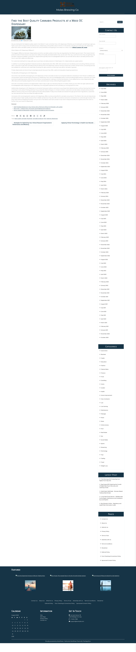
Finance (103, 373)
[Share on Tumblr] (37, 116)
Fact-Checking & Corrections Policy (111, 556)
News (102, 421)
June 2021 (103, 311)
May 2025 (103, 137)
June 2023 (104, 222)
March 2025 (104, 144)
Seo (102, 436)
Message (101, 53)
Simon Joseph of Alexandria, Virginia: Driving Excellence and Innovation (34, 110)
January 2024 (104, 196)
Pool (102, 428)
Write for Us (105, 527)
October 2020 (104, 337)
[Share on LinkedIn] (24, 116)
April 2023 (103, 229)
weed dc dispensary (52, 118)
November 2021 (105, 293)
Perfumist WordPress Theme (72, 641)
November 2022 (105, 248)
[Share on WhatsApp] (27, 116)
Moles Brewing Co (67, 9)
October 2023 (104, 207)
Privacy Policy (105, 531)
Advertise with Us (106, 539)
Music (102, 417)
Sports (102, 443)
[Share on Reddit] (34, 116)
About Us (104, 523)
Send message (111, 75)
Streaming (104, 447)
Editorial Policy (106, 552)
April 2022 (103, 274)
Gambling (103, 380)
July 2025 (103, 129)
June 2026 (104, 92)
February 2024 (105, 192)
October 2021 (104, 296)
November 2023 (105, 203)
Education (104, 361)
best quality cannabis (21, 118)
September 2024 (105, 166)
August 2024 (104, 170)
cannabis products (38, 118)
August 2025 (104, 125)
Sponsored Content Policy (109, 560)
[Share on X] (20, 116)
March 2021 (104, 322)
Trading (103, 458)
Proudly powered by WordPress (54, 641)
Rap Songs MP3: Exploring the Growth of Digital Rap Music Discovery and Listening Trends (110, 486)
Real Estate (104, 432)
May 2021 (103, 315)
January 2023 (104, 241)
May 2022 (103, 270)
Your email (102, 41)
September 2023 (105, 211)
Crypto (103, 358)
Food (102, 376)
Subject (101, 48)
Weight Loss (104, 466)
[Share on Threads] (41, 116)
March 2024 (104, 189)
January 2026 (104, 107)
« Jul (12, 636)
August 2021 (104, 304)
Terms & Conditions (107, 544)
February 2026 (105, 103)
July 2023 (103, 218)
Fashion (103, 365)
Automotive (104, 350)
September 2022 (105, 255)
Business (29, 118)
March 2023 (104, 233)
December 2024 (105, 155)
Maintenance (104, 410)
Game (102, 384)
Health (103, 391)
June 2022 (104, 267)
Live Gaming (104, 406)
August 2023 (104, 215)
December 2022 (105, 244)
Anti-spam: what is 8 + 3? (106, 67)
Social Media (104, 440)
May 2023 (103, 226)
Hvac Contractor (105, 399)
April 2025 (103, 140)
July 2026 (103, 88)
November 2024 (105, 159)
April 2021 (103, 319)
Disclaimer (104, 548)
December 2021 (105, 289)
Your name (102, 34)
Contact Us (105, 519)
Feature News (104, 369)
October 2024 (104, 163)
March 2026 (104, 99)
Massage (103, 413)
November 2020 (105, 333)
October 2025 (104, 118)
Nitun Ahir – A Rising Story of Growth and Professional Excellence (32, 108)
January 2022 (104, 285)
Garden (103, 388)
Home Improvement (106, 395)
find (45, 118)
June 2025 (104, 133)
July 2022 (103, 263)
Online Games (105, 425)
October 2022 (104, 252)
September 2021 (105, 300)
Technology (104, 451)
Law (102, 402)
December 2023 (105, 200)
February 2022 (105, 281)
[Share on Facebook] (17, 116)
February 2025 (105, 148)
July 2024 (103, 174)
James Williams (17, 40)
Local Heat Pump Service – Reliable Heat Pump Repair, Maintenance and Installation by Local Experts (111, 498)
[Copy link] (44, 116)
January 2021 (104, 330)
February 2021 (105, 326)
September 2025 (105, 122)
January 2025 (104, 151)
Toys (102, 454)
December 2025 (105, 111)
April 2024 (103, 185)
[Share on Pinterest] (30, 116)
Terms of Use (105, 535)
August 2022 (104, 259)
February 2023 (105, 237)
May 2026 (103, 96)
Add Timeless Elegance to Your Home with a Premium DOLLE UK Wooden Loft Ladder (38, 107)
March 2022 (104, 278)
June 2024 (104, 177)
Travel (102, 462)
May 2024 (103, 181)
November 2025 (105, 114)
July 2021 (103, 307)
